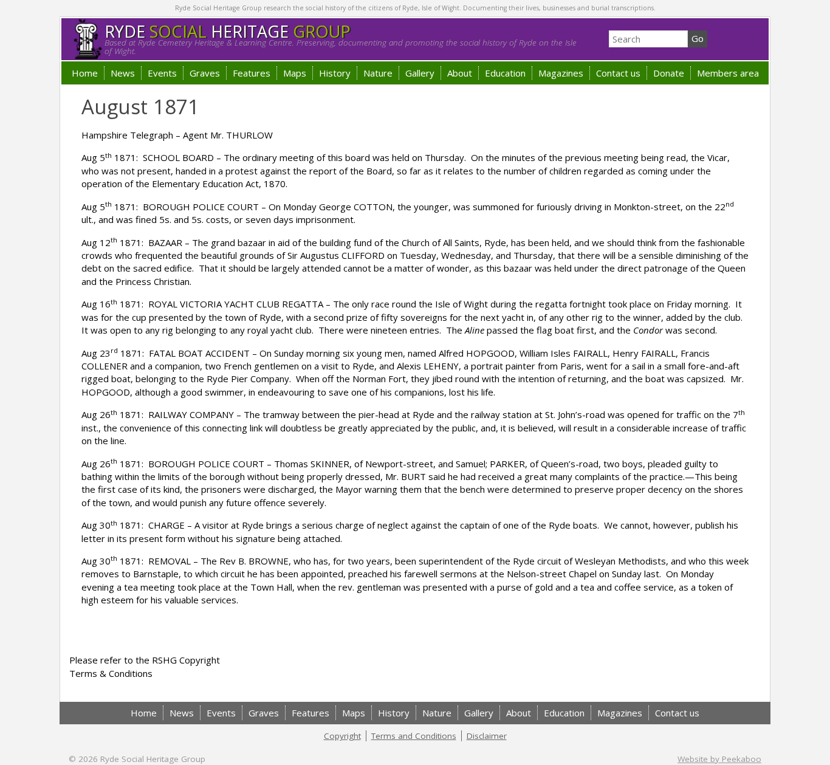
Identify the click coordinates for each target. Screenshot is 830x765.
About (459, 73)
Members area (728, 73)
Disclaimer (487, 735)
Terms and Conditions (413, 735)
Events (162, 73)
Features (251, 73)
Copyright (342, 735)
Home (85, 73)
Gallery (419, 73)
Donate (668, 73)
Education (505, 73)
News (123, 73)
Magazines (560, 73)
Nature (378, 73)
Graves (205, 73)
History (335, 73)
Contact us (618, 73)
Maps (294, 73)
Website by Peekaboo (719, 758)
